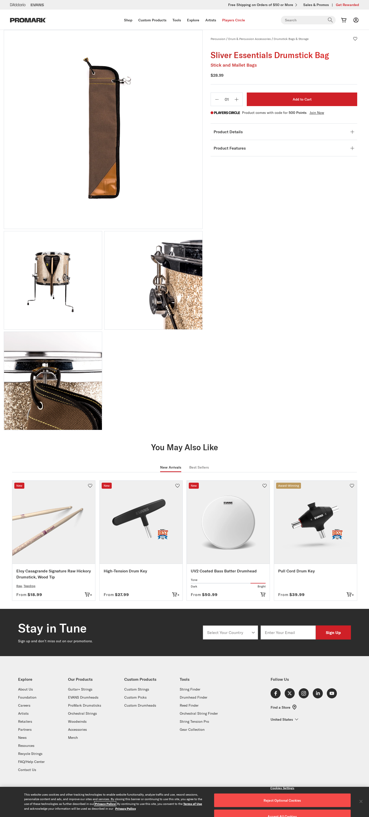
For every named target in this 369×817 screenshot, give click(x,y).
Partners (25, 729)
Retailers (25, 721)
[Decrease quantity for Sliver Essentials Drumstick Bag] (217, 99)
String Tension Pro (194, 721)
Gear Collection (192, 729)
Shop (128, 20)
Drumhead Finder (193, 697)
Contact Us (27, 769)
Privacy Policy (105, 803)
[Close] (360, 801)
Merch (73, 737)
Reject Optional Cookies (282, 800)
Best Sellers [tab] (199, 467)
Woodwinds (77, 721)
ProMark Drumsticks (84, 705)
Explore (193, 20)
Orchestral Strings (82, 713)
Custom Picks (135, 697)
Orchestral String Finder (199, 713)
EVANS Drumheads (83, 697)
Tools (176, 20)
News (22, 737)
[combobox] (229, 632)
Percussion (218, 39)
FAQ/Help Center (31, 761)
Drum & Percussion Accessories (249, 39)
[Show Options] (253, 632)
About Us (25, 689)
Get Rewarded (347, 5)
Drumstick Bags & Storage (291, 39)
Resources (26, 745)
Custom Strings (136, 689)
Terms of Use (192, 803)
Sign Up (333, 632)
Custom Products (152, 20)
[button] (355, 39)
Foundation (27, 697)
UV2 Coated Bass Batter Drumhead (224, 570)
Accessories (77, 729)
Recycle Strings (30, 753)
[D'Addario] (18, 4)
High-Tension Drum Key (125, 570)
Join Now (317, 112)
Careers (24, 705)
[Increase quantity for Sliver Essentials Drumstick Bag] (236, 99)
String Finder (190, 689)
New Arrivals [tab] (170, 467)
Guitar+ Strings (80, 689)
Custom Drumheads (140, 705)
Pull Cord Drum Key (296, 570)
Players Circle (233, 20)
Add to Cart (302, 99)
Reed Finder (189, 705)
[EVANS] (37, 5)
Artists (210, 20)
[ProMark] (28, 20)
